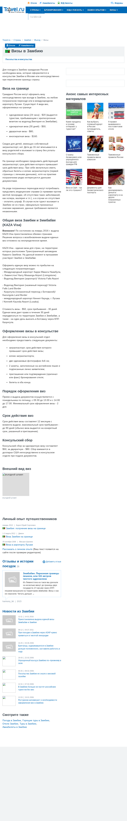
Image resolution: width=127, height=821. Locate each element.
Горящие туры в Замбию (35, 720)
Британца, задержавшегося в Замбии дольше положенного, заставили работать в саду (39, 649)
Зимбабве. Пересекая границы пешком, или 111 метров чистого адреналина (41, 576)
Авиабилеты (48, 3)
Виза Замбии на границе (19, 536)
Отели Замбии (10, 723)
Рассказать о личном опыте (17, 549)
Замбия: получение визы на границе (26, 528)
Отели (34, 3)
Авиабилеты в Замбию (14, 727)
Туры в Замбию (28, 723)
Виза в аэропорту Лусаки (19, 544)
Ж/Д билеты (66, 3)
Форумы (119, 3)
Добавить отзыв (53, 561)
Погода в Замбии (11, 720)
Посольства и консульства (18, 59)
